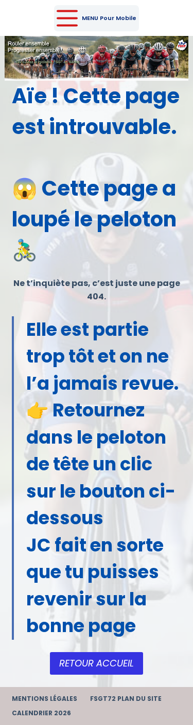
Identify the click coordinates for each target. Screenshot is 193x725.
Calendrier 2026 (41, 713)
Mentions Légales (44, 699)
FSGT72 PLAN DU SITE (126, 699)
